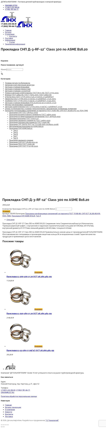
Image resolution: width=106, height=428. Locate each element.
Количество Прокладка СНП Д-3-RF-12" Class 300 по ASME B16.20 (28, 209)
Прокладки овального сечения (21, 140)
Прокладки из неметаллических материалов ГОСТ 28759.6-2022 (34, 117)
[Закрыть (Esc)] (8, 424)
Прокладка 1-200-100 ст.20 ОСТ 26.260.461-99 (29, 276)
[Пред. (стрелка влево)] (1, 426)
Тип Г (15, 136)
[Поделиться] (6, 424)
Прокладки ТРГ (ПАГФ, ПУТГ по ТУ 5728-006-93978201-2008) (33, 124)
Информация (10, 40)
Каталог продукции (13, 407)
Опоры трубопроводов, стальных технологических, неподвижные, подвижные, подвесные (40, 109)
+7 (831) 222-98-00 (12, 7)
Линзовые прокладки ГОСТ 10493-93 (24, 119)
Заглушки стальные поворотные (17, 89)
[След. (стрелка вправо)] (4, 426)
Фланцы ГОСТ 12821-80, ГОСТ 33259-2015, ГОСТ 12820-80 (28, 95)
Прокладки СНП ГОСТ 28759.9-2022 (23, 113)
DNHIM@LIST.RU (11, 5)
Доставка (9, 38)
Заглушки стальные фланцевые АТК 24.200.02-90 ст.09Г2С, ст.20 (30, 103)
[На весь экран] (4, 424)
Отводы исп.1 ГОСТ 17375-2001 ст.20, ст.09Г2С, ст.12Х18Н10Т (29, 97)
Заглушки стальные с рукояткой (17, 91)
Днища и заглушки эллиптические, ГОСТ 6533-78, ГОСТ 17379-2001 (32, 93)
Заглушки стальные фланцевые (17, 87)
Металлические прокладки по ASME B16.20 (26, 126)
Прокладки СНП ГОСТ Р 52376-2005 (23, 146)
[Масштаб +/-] (1, 424)
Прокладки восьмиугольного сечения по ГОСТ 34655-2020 (32, 115)
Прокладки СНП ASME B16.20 (20, 128)
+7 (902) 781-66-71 (23, 390)
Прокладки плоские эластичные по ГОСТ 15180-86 (29, 122)
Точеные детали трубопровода (17, 83)
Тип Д (15, 138)
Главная (8, 30)
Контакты (13, 36)
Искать (3, 69)
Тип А (15, 130)
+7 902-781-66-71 (11, 9)
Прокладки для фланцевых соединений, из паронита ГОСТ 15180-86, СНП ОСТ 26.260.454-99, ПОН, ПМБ (46, 111)
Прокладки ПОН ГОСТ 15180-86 (22, 144)
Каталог (8, 32)
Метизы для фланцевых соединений (19, 105)
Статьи (12, 42)
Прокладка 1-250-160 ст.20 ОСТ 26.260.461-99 (29, 313)
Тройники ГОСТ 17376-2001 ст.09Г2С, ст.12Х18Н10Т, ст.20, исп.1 (30, 101)
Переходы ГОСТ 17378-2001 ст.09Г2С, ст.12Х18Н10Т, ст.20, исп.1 (30, 99)
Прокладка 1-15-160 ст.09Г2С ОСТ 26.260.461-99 (30, 350)
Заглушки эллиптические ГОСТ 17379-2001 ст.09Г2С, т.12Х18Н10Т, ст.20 (33, 107)
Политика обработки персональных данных (19, 396)
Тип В (15, 134)
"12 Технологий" (52, 420)
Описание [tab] (10, 220)
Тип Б (15, 132)
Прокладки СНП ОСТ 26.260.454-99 (23, 142)
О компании (9, 34)
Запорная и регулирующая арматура (19, 85)
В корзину (6, 211)
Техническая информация (15, 44)
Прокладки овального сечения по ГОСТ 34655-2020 (29, 121)
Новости (8, 412)
